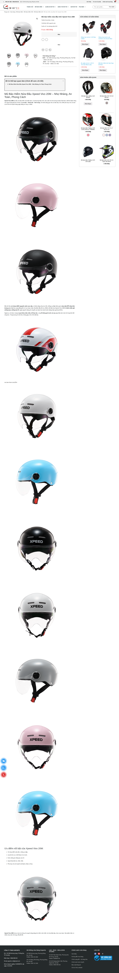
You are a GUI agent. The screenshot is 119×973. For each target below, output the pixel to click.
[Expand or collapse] (63, 81)
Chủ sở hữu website (77, 967)
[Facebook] (95, 954)
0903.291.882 (8, 1)
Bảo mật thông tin (76, 964)
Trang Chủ (30, 7)
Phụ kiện (81, 7)
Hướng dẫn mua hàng (77, 956)
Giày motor (74, 7)
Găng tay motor (62, 7)
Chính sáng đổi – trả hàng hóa (79, 959)
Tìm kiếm (111, 7)
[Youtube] (99, 954)
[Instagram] (102, 954)
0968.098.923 (15, 1)
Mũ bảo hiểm (38, 7)
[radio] (43, 39)
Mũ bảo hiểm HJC (28, 12)
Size (59, 44)
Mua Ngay (85, 44)
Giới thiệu (74, 954)
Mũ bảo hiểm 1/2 (38, 12)
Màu (59, 34)
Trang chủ (6, 12)
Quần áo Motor (49, 7)
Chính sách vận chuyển (78, 962)
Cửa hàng (12, 12)
